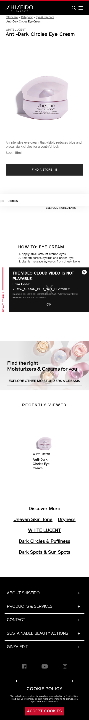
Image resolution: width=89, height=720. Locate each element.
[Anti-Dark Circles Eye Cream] (44, 436)
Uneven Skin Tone (32, 520)
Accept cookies (44, 711)
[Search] (74, 8)
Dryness (67, 520)
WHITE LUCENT (44, 531)
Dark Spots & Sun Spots (44, 552)
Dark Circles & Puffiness (44, 541)
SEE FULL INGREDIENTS (61, 208)
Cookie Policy (27, 699)
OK (49, 304)
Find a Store (42, 170)
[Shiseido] (19, 8)
